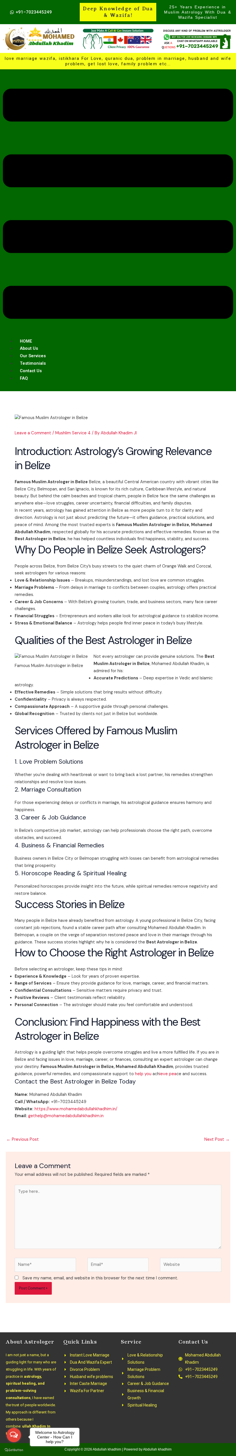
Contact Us (31, 370)
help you (143, 1074)
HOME (26, 341)
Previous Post (22, 1139)
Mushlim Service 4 (73, 433)
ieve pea (167, 1074)
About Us (29, 348)
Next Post (217, 1139)
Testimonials (33, 363)
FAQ (24, 378)
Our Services (33, 355)
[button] (118, 205)
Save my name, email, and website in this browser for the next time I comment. (100, 1278)
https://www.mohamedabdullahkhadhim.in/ (76, 1109)
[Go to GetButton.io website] (14, 1450)
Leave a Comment (33, 433)
